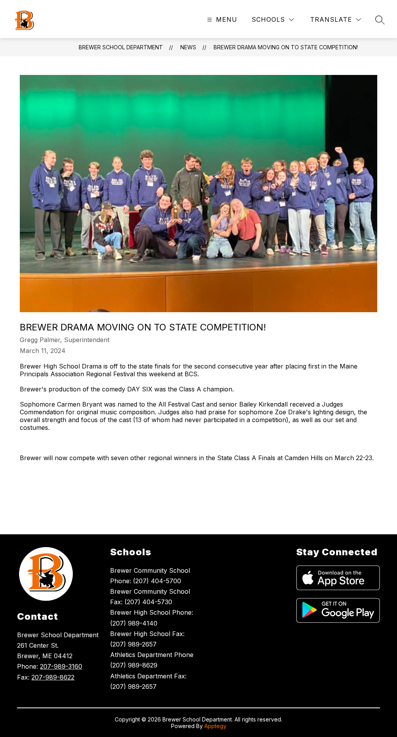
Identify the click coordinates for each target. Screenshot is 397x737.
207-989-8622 (52, 677)
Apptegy (215, 726)
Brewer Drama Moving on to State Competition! (286, 47)
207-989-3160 (61, 666)
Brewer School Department (121, 47)
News (188, 47)
